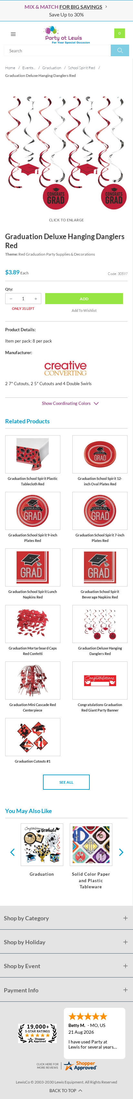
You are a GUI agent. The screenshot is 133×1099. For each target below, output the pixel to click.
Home (10, 67)
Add (84, 298)
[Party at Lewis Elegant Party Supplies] (66, 33)
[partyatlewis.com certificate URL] (66, 1065)
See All (66, 782)
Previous (12, 852)
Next (120, 852)
